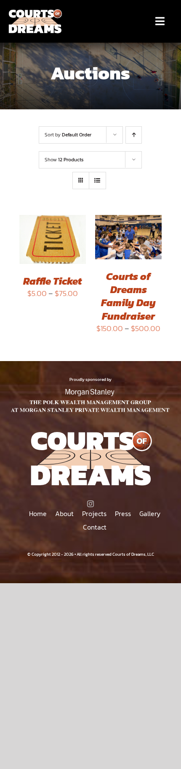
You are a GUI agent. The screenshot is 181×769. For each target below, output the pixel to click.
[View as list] (97, 180)
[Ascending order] (133, 135)
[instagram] (90, 503)
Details (38, 252)
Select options (52, 232)
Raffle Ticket (52, 281)
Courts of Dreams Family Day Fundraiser (128, 296)
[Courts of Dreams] (35, 12)
